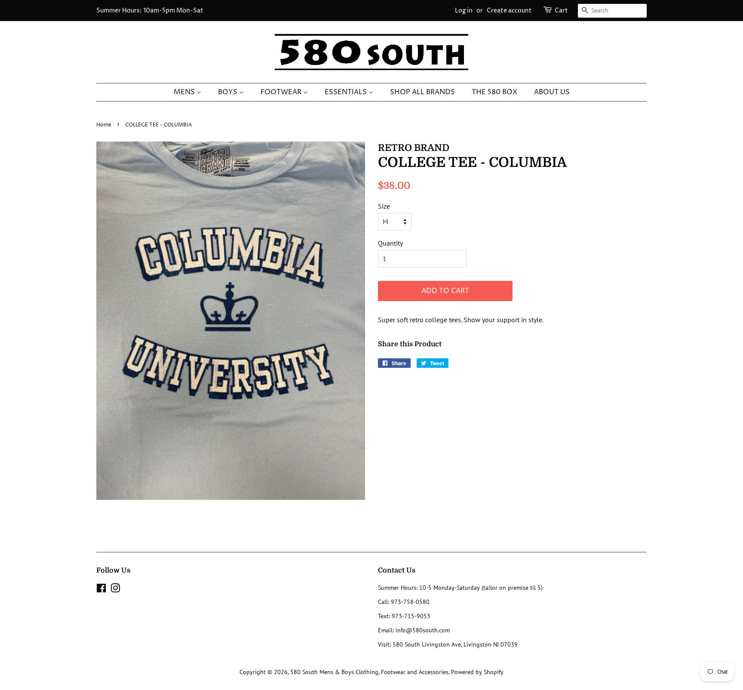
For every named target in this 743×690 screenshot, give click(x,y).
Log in (464, 10)
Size (384, 206)
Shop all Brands (422, 92)
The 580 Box (494, 92)
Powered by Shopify (477, 672)
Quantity (390, 243)
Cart (561, 10)
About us (552, 92)
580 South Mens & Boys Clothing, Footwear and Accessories (369, 672)
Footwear (282, 92)
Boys (228, 92)
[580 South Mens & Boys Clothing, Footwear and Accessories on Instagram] (115, 590)
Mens (185, 92)
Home (103, 125)
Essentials (346, 92)
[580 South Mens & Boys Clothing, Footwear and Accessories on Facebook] (101, 590)
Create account (509, 10)
